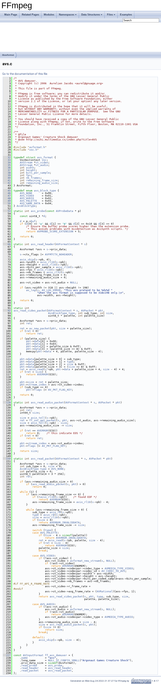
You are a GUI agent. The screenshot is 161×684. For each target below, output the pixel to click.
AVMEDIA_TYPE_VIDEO (119, 568)
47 (7, 195)
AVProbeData (64, 211)
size (109, 313)
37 (7, 170)
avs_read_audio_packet (47, 402)
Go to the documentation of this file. (25, 73)
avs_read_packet (42, 458)
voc (44, 159)
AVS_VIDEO (27, 195)
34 (7, 162)
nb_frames (33, 177)
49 (7, 200)
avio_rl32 (54, 272)
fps (28, 175)
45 (7, 190)
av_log (31, 290)
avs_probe (38, 211)
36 (7, 167)
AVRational (105, 591)
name (24, 657)
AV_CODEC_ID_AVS (113, 571)
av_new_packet (39, 328)
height (31, 170)
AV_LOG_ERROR (51, 290)
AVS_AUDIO (27, 198)
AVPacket (87, 310)
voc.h (33, 149)
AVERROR (42, 374)
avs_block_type (45, 190)
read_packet (30, 670)
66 (7, 244)
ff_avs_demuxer (56, 655)
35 (7, 165)
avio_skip (27, 259)
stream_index (37, 384)
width (30, 167)
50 (7, 203)
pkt (100, 310)
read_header (30, 668)
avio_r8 (55, 512)
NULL (73, 282)
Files (110, 14)
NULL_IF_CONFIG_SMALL (64, 660)
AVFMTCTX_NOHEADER (58, 254)
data (37, 341)
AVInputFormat (33, 655)
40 (7, 177)
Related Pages (30, 14)
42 (7, 182)
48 (7, 198)
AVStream (26, 162)
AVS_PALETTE (28, 200)
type (72, 313)
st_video (42, 162)
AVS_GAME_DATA (30, 203)
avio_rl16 (47, 262)
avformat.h (37, 147)
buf (33, 221)
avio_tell (38, 417)
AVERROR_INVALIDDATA (65, 522)
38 (7, 172)
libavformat (8, 55)
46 (7, 193)
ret (28, 323)
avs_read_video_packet (30, 310)
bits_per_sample (38, 172)
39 (7, 175)
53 (7, 211)
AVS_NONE (26, 193)
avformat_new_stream (85, 560)
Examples (126, 14)
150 (7, 458)
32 (7, 157)
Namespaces (66, 14)
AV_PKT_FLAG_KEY (60, 389)
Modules (49, 14)
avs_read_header (42, 244)
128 (7, 402)
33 (7, 159)
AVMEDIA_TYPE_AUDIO (119, 616)
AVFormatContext (68, 244)
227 (7, 655)
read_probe (29, 665)
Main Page (10, 14)
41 (7, 180)
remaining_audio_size (42, 182)
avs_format (45, 157)
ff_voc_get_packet (42, 420)
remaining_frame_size (42, 180)
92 (7, 310)
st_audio (42, 165)
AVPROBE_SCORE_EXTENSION (55, 231)
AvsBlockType (26, 205)
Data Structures (90, 14)
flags (38, 389)
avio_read (36, 369)
